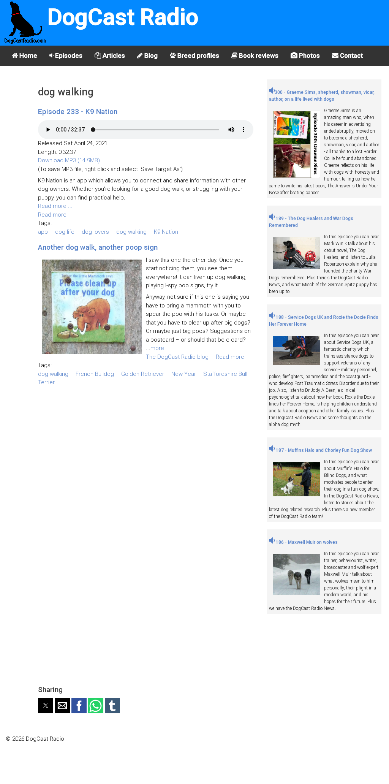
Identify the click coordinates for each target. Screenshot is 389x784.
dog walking (131, 231)
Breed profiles (197, 55)
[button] (45, 705)
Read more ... (55, 206)
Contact (350, 55)
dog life (64, 231)
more (157, 348)
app (43, 231)
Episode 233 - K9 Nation (77, 111)
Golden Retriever (142, 374)
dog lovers (95, 231)
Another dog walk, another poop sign (98, 247)
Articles (113, 55)
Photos (308, 55)
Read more (52, 214)
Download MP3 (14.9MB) (69, 160)
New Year (183, 374)
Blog (150, 55)
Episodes (68, 55)
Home (27, 55)
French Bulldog (95, 374)
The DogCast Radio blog (177, 356)
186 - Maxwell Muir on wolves (306, 542)
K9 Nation (166, 231)
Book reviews (257, 55)
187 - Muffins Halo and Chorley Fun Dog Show (323, 450)
